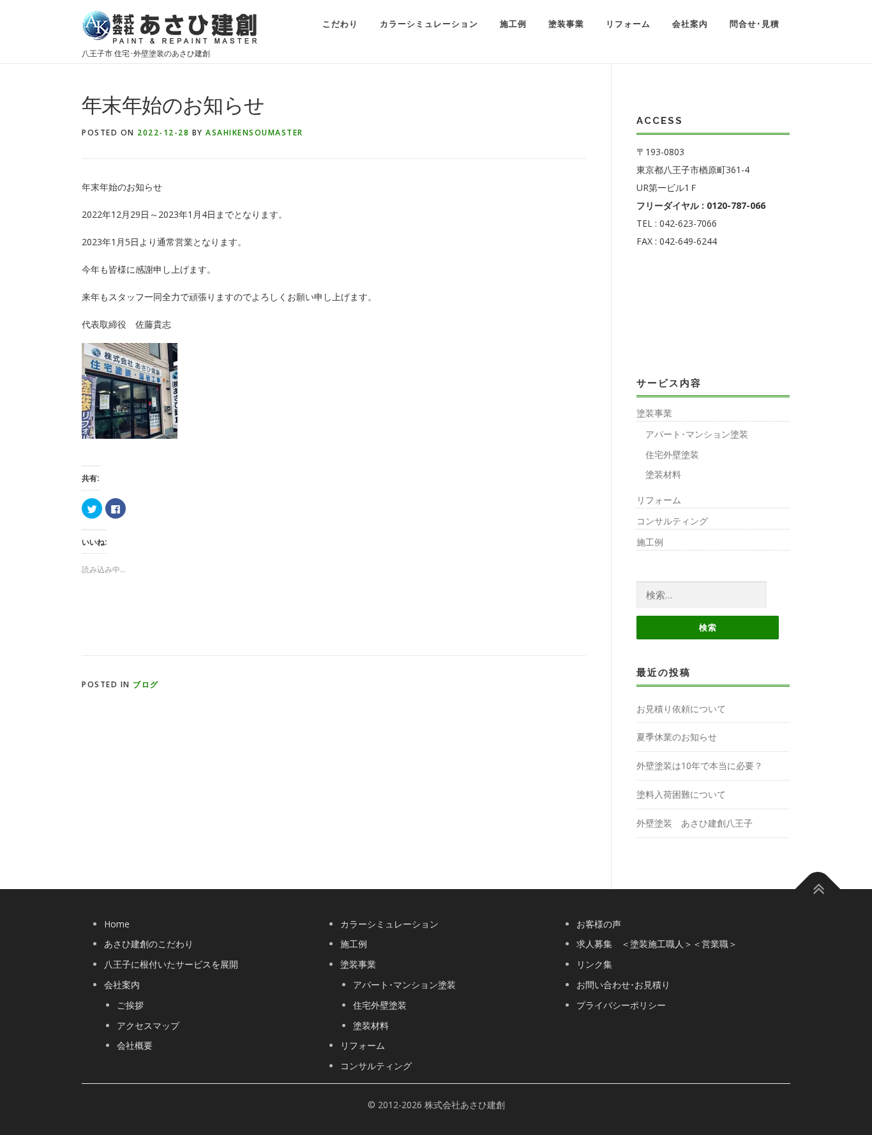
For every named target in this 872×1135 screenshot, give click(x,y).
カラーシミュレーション (429, 24)
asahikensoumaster (254, 132)
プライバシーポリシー (621, 1005)
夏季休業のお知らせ (676, 737)
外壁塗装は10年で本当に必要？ (699, 765)
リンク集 (594, 964)
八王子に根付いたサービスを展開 (171, 964)
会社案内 (690, 24)
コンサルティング (672, 521)
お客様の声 (598, 924)
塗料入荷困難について (681, 794)
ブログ (146, 684)
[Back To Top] (818, 888)
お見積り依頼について (681, 709)
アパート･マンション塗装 (696, 434)
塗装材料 (663, 474)
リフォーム (628, 24)
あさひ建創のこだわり (148, 944)
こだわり (340, 24)
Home (117, 924)
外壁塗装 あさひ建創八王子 (694, 823)
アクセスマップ (148, 1025)
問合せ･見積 (754, 24)
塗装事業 (566, 24)
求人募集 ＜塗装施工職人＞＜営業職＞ (656, 944)
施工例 (513, 24)
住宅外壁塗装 (672, 454)
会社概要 (135, 1045)
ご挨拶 (130, 1005)
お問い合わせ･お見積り (623, 985)
